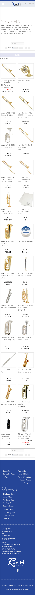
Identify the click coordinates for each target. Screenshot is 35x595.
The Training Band (9, 513)
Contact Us (6, 471)
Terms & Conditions (24, 477)
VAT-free (5, 477)
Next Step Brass (8, 510)
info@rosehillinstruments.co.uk (11, 544)
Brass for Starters (8, 506)
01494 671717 (6, 540)
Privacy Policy (23, 483)
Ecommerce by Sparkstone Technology (18, 589)
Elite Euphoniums (9, 494)
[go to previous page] (6, 48)
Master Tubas (7, 497)
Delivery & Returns (24, 480)
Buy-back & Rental (9, 474)
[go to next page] (29, 48)
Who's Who (22, 471)
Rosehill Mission (23, 474)
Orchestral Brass (8, 516)
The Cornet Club (8, 500)
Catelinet (6, 519)
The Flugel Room (8, 503)
